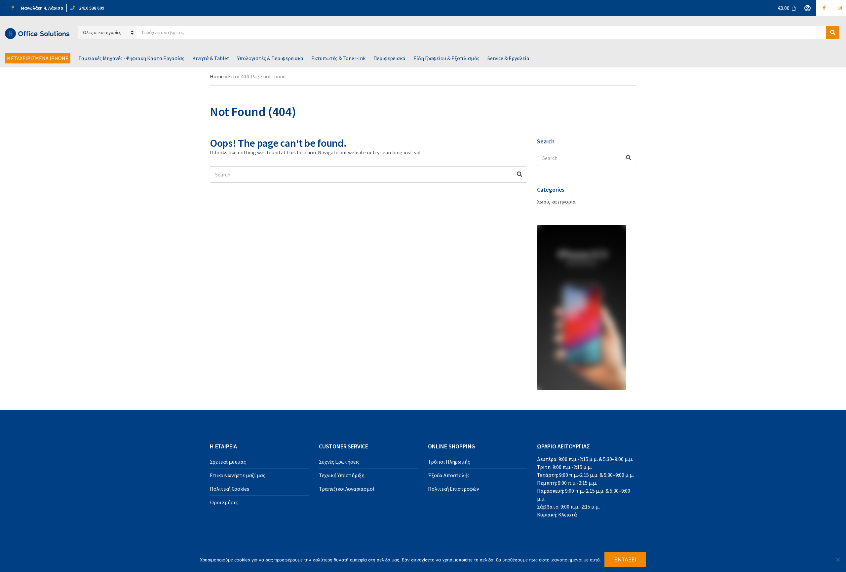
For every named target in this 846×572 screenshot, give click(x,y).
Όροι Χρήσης (224, 502)
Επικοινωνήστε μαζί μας (237, 475)
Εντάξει (625, 559)
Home (217, 76)
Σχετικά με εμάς (228, 461)
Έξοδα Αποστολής (449, 475)
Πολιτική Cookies (229, 488)
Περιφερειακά (389, 58)
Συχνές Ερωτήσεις (339, 461)
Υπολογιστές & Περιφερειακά (270, 58)
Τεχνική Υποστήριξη (342, 475)
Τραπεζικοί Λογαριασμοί (346, 488)
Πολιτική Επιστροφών (453, 488)
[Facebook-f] (824, 8)
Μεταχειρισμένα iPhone (37, 58)
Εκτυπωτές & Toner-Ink (338, 58)
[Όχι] (837, 559)
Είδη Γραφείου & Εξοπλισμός (446, 58)
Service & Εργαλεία (508, 58)
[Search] (519, 174)
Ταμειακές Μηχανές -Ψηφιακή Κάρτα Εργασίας (131, 58)
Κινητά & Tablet (210, 58)
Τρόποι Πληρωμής (449, 461)
